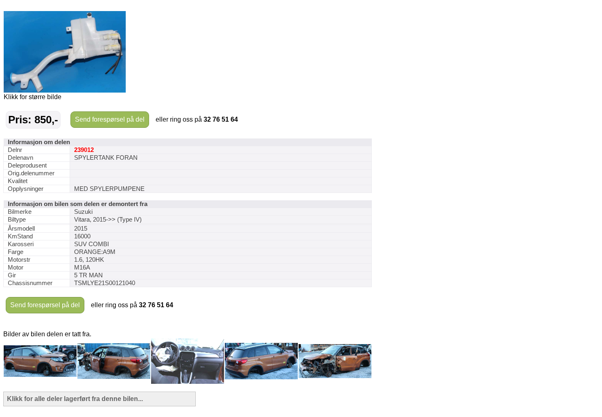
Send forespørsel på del (110, 119)
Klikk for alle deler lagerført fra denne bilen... (75, 398)
